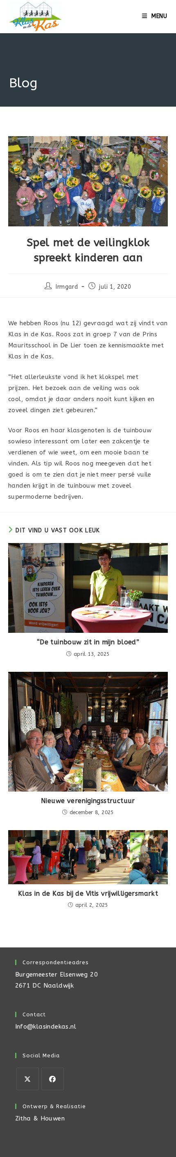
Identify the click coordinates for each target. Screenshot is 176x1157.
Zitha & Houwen (40, 1118)
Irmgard (67, 286)
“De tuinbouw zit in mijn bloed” (88, 642)
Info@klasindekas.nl (46, 1026)
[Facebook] (52, 1079)
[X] (27, 1079)
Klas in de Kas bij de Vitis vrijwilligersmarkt (88, 893)
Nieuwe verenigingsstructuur (88, 801)
